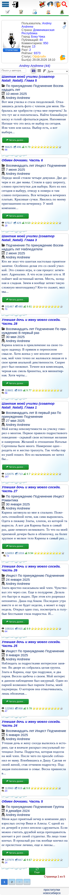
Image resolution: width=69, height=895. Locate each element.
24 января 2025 (18, 580)
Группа (58, 807)
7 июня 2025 (15, 169)
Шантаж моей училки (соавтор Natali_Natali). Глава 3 (28, 238)
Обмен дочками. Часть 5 (22, 801)
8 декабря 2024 (18, 811)
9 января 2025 (17, 655)
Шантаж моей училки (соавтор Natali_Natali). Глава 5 (28, 78)
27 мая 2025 (15, 421)
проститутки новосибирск (52, 891)
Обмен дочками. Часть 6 (22, 160)
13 (33, 46)
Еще (37, 872)
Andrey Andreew (18, 98)
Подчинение (42, 86)
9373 (37, 53)
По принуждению (19, 86)
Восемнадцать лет (20, 165)
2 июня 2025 (15, 253)
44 (41, 39)
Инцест (40, 165)
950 (45, 43)
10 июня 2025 (16, 94)
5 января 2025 (17, 735)
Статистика (12, 50)
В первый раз (28, 333)
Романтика (10, 500)
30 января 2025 (18, 504)
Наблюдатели (32, 249)
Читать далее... (16, 140)
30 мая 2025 (15, 337)
